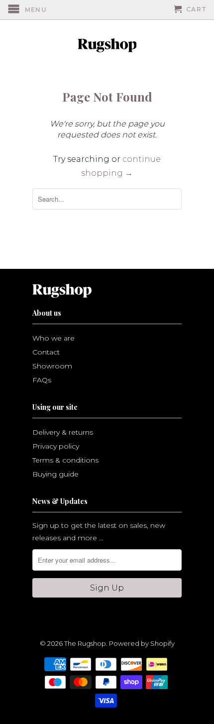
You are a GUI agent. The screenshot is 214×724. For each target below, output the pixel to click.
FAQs (41, 379)
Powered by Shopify (142, 643)
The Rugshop (85, 643)
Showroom (52, 366)
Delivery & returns (62, 432)
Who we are (53, 338)
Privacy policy (55, 446)
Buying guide (55, 474)
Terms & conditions (65, 460)
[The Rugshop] (107, 45)
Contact (46, 352)
